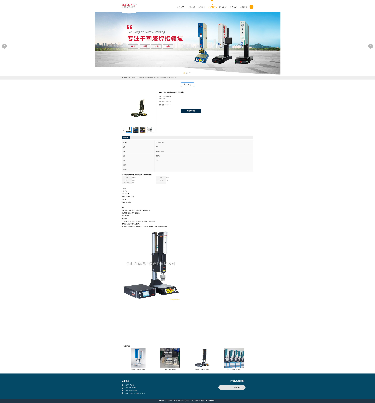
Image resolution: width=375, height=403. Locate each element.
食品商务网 (211, 400)
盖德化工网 (204, 400)
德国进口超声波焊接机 (138, 369)
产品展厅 (141, 77)
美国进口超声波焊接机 (202, 369)
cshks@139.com (133, 390)
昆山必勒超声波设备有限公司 (181, 400)
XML (192, 400)
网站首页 (134, 77)
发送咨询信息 (191, 111)
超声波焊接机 (149, 77)
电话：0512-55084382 (130, 388)
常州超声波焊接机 (170, 369)
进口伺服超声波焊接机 (234, 369)
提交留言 (237, 387)
